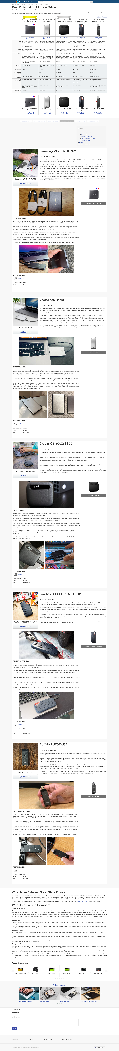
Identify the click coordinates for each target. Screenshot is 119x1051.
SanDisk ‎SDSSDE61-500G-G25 (88, 138)
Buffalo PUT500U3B (85, 140)
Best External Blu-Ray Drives (89, 1001)
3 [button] (59, 978)
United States (100, 1047)
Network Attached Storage (39, 121)
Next (106, 971)
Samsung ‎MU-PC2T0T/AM (87, 132)
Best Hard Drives (44, 1001)
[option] (28, 971)
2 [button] (57, 978)
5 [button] (63, 978)
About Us (14, 1039)
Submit (14, 1028)
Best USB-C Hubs (65, 1001)
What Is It (81, 142)
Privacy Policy (48, 1039)
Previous (13, 971)
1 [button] (55, 978)
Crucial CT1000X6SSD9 (86, 136)
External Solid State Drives (67, 121)
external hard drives (82, 901)
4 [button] (61, 978)
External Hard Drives (26, 121)
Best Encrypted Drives (25, 1001)
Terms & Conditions (66, 1039)
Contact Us (31, 1039)
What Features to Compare (85, 144)
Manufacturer (20, 278)
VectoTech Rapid (85, 134)
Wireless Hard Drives (93, 121)
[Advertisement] (27, 136)
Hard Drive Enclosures (53, 121)
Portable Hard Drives (80, 121)
